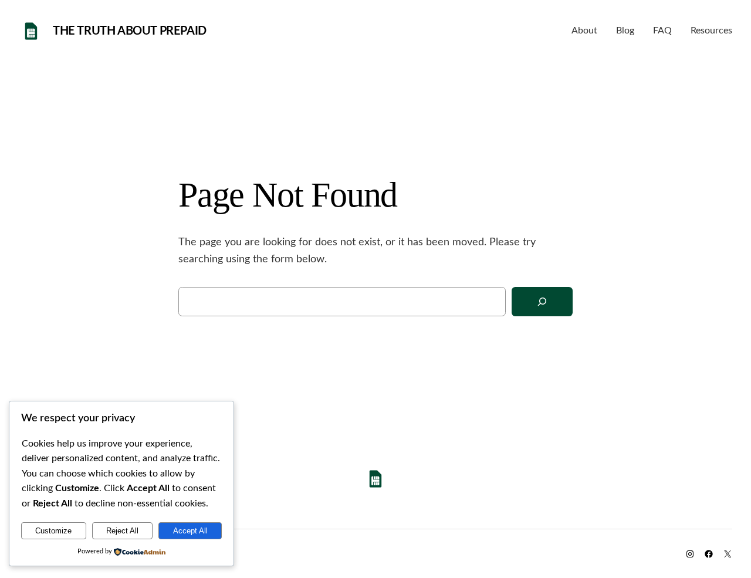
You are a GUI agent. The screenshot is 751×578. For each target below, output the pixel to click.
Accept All (190, 530)
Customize (53, 530)
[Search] (542, 302)
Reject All (122, 530)
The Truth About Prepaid (130, 31)
